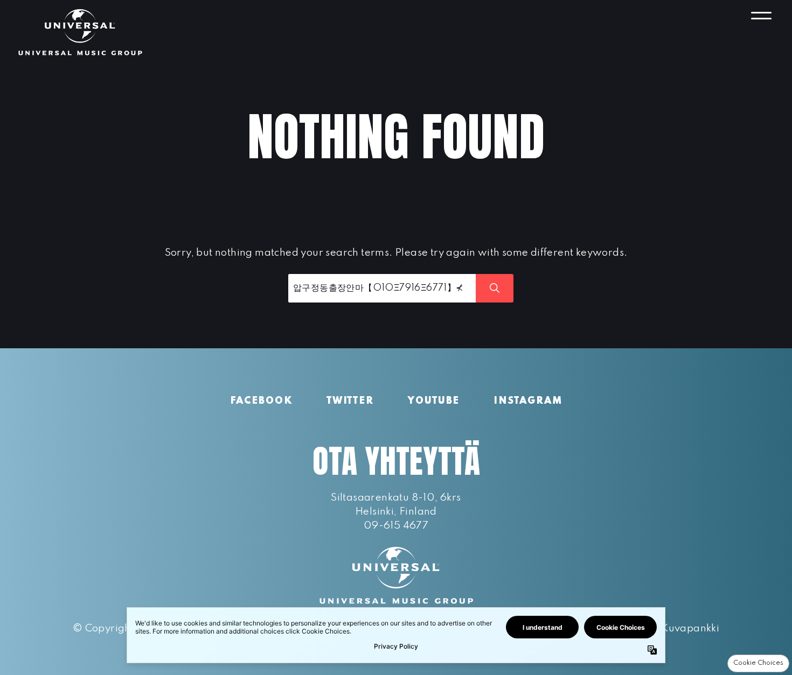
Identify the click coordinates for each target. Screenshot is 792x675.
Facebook (261, 401)
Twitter (350, 401)
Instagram (528, 401)
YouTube (434, 401)
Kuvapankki (690, 628)
